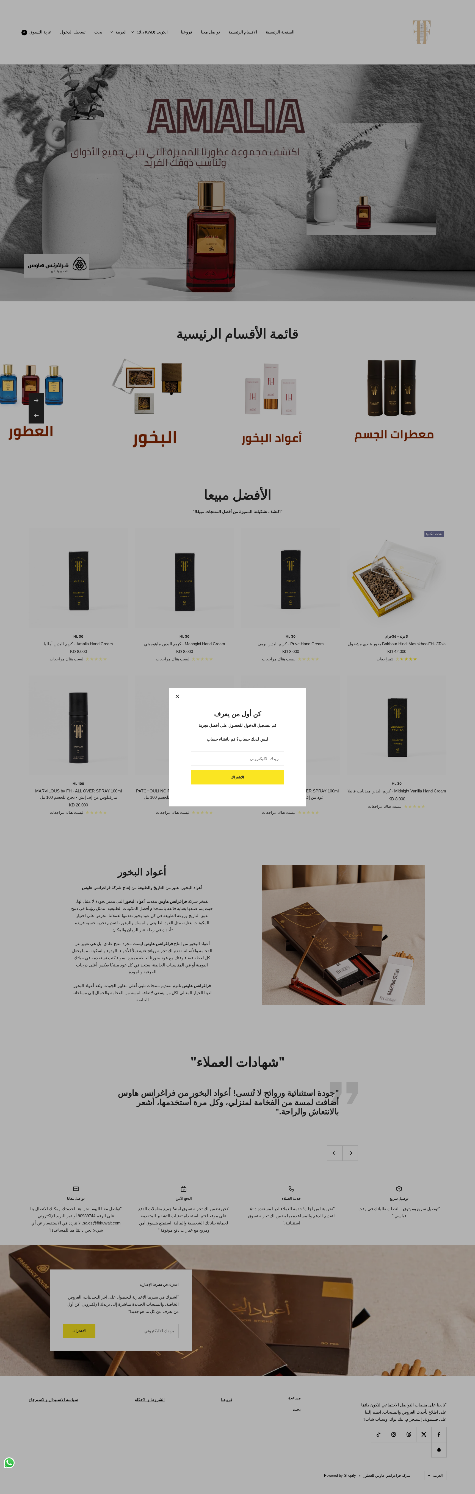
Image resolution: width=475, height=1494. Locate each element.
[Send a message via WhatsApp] (9, 1462)
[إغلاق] (177, 696)
